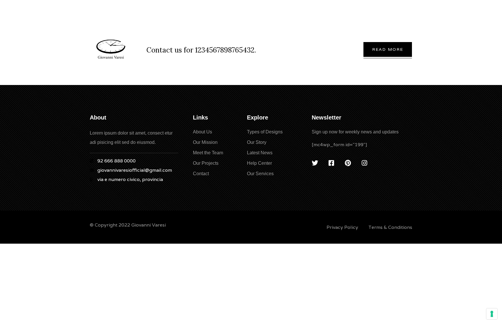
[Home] (111, 49)
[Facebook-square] (331, 163)
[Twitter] (315, 163)
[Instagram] (364, 163)
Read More (387, 49)
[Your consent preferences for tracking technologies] (491, 313)
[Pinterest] (348, 163)
